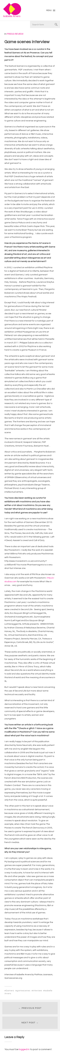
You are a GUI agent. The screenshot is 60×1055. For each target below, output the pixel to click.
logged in (24, 1049)
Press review (15, 34)
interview (37, 991)
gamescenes (23, 991)
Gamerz (10, 991)
